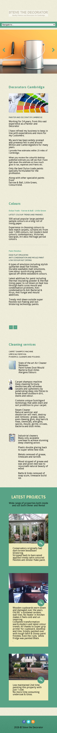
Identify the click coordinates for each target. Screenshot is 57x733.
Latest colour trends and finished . (26, 215)
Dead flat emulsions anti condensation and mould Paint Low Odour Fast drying (26, 257)
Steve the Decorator (33, 727)
